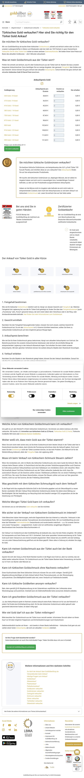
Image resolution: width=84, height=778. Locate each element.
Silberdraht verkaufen (35, 703)
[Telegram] (9, 729)
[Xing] (15, 725)
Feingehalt (65, 67)
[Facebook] (3, 725)
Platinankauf (31, 684)
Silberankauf (31, 681)
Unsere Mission (50, 728)
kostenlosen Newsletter (72, 727)
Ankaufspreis (66, 170)
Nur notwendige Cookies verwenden (42, 411)
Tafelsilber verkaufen (34, 701)
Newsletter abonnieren (73, 744)
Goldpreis (45, 628)
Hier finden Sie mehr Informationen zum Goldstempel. (43, 314)
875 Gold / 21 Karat (11, 120)
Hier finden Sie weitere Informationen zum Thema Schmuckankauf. (25, 711)
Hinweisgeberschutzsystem (54, 755)
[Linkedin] (15, 729)
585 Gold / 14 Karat (11, 111)
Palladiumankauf (33, 686)
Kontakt (47, 733)
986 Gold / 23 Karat (11, 135)
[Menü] (80, 756)
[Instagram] (3, 729)
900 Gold (7, 125)
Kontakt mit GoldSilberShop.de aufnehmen (21, 647)
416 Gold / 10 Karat (11, 106)
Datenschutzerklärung (52, 741)
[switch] (32, 395)
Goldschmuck (44, 47)
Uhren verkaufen (33, 699)
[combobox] (37, 22)
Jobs (46, 744)
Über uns (48, 725)
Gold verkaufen (31, 507)
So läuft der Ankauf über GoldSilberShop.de (42, 671)
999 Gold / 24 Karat (11, 140)
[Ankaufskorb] (80, 22)
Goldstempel (16, 450)
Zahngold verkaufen (34, 694)
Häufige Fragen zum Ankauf (37, 676)
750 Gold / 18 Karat (11, 115)
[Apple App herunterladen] (8, 737)
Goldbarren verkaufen (35, 689)
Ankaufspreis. (50, 70)
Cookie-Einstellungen (51, 758)
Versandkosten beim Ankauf (37, 674)
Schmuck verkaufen (34, 696)
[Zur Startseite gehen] (21, 14)
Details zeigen (73, 403)
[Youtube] (9, 725)
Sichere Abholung (51, 2)
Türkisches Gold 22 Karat (63, 431)
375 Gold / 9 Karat (11, 101)
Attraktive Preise (31, 2)
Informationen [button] (49, 721)
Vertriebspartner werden (53, 730)
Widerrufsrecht (50, 747)
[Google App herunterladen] (9, 743)
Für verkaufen (12, 149)
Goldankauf (31, 679)
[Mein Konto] (75, 22)
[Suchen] (61, 22)
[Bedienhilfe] (70, 22)
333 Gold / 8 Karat (11, 96)
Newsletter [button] (69, 721)
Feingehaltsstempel (70, 309)
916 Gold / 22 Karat (11, 130)
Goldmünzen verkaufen (35, 691)
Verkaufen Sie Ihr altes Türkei (14, 52)
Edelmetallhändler (51, 52)
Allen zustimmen (69, 411)
